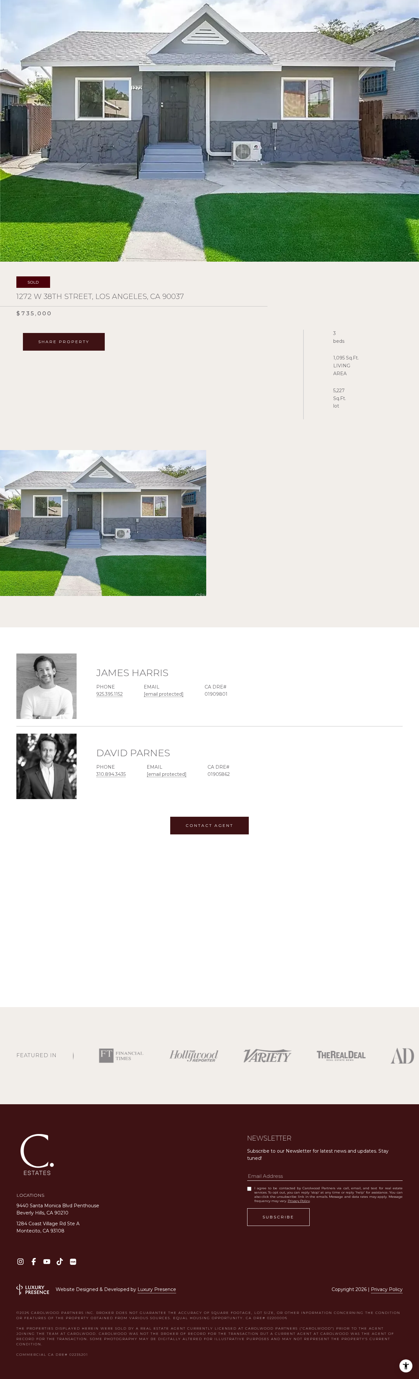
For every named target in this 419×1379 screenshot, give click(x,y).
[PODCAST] (73, 1262)
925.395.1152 (109, 694)
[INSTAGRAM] (20, 1262)
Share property (63, 341)
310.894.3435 (111, 774)
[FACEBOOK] (33, 1262)
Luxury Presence (156, 1289)
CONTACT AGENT (209, 825)
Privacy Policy (299, 1201)
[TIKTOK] (60, 1262)
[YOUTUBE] (47, 1262)
